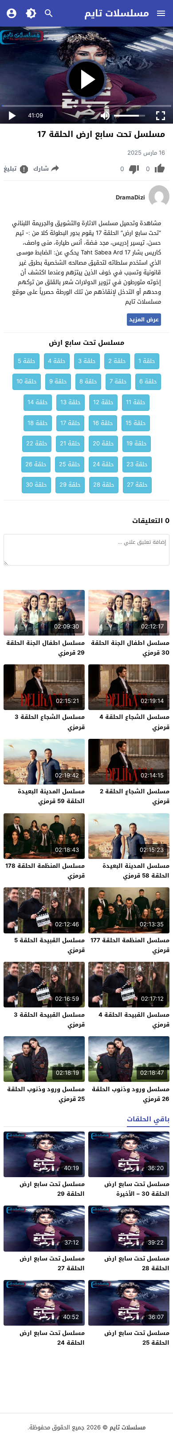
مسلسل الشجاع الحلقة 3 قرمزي (50, 721)
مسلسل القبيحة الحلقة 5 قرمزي (49, 945)
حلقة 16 (103, 423)
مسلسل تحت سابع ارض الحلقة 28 (136, 1263)
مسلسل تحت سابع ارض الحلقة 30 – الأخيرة (136, 1188)
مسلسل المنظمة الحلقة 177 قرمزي (129, 945)
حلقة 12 (103, 402)
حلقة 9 (58, 381)
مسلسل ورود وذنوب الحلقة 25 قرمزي (46, 1094)
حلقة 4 (57, 361)
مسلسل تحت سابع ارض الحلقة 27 (52, 1263)
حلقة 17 (70, 423)
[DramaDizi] (159, 205)
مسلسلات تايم (116, 13)
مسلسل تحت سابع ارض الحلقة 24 (52, 1337)
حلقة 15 (136, 423)
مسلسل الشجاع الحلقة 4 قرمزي (134, 721)
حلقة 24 (103, 464)
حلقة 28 (103, 484)
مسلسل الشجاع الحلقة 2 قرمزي (134, 796)
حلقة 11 (135, 402)
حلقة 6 (148, 381)
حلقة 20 (103, 443)
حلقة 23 (137, 464)
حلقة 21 (70, 443)
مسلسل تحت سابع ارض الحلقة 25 (136, 1337)
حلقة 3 (87, 361)
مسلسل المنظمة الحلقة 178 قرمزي (45, 870)
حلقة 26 (36, 464)
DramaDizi (130, 197)
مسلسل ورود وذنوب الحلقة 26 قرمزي (130, 1094)
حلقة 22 (36, 443)
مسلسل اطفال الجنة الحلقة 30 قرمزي (130, 647)
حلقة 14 (38, 402)
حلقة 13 (70, 402)
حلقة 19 (136, 443)
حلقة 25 (69, 464)
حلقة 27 (137, 484)
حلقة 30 (36, 484)
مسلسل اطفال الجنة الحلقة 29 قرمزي (45, 647)
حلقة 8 (88, 381)
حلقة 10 (26, 381)
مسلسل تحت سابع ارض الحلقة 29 (52, 1188)
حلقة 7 (118, 381)
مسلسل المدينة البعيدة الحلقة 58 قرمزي (135, 870)
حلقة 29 (70, 484)
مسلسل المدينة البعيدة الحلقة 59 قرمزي (51, 796)
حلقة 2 (117, 361)
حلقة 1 (146, 361)
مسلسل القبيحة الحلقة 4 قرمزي (133, 1019)
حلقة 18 (38, 423)
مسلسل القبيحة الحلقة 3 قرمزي (49, 1019)
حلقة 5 (26, 361)
